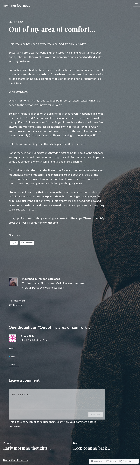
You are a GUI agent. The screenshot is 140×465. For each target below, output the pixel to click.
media (53, 122)
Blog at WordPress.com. (15, 460)
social (45, 122)
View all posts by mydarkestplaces (43, 287)
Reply (14, 364)
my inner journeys (16, 5)
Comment (95, 414)
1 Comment (17, 305)
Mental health (18, 300)
